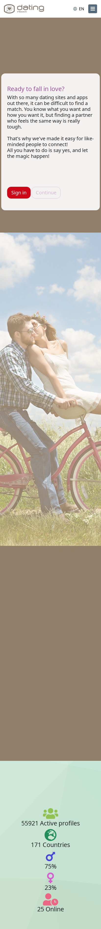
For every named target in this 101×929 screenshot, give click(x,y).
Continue (46, 192)
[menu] (92, 8)
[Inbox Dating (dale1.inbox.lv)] (24, 9)
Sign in (18, 192)
